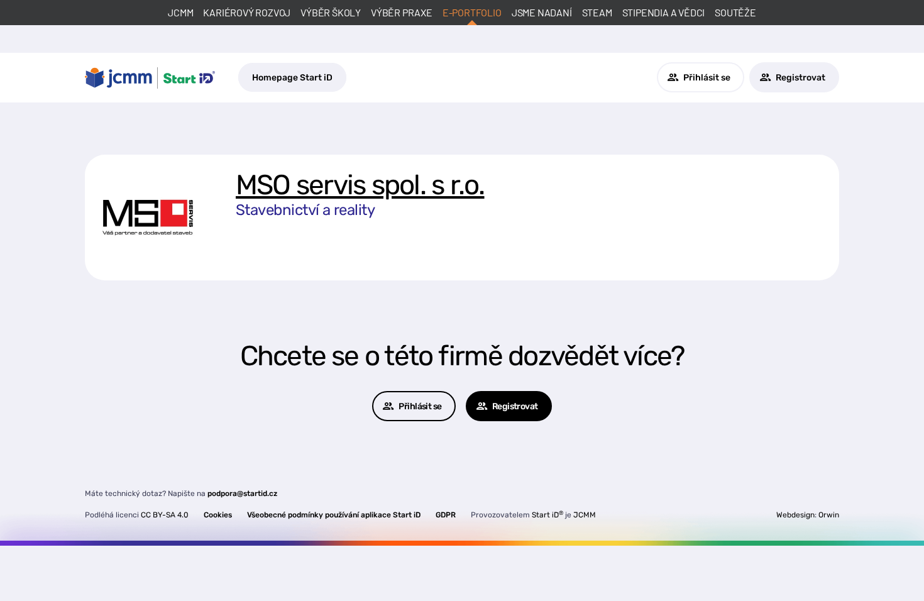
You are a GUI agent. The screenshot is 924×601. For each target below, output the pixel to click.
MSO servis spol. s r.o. (360, 184)
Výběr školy (330, 12)
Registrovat (800, 77)
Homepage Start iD (292, 77)
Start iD (547, 514)
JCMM (180, 12)
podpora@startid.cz (242, 493)
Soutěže (735, 12)
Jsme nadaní (542, 12)
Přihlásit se (706, 77)
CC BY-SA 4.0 (165, 514)
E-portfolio (472, 12)
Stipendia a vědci (663, 12)
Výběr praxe (401, 12)
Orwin (828, 514)
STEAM (597, 12)
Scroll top (856, 568)
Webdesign (795, 514)
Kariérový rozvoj (246, 12)
